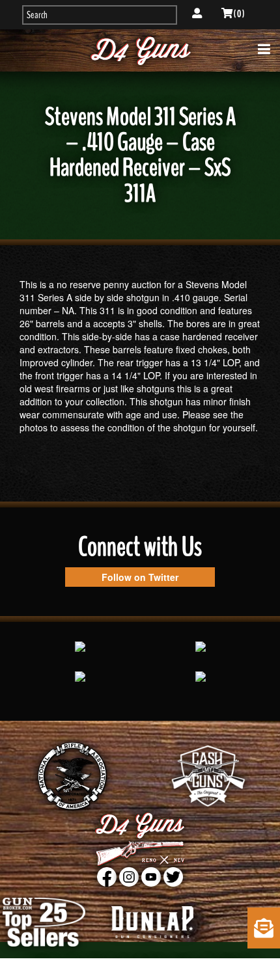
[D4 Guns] (140, 50)
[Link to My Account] (197, 13)
